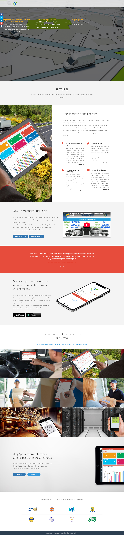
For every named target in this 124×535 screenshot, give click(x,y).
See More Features (20, 236)
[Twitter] (1, 17)
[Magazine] (1, 26)
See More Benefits (36, 236)
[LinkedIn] (1, 20)
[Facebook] (1, 14)
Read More (81, 164)
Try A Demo (19, 474)
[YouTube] (1, 23)
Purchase (34, 474)
